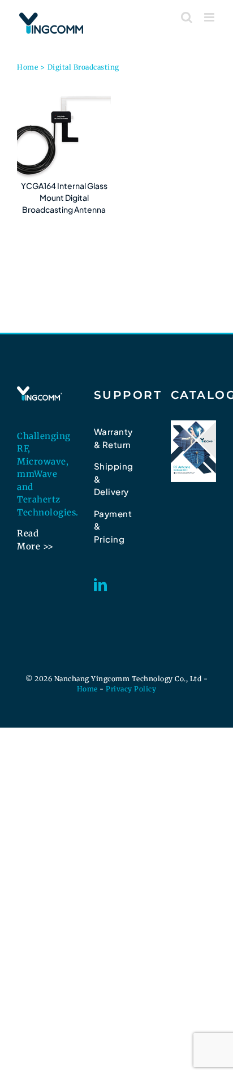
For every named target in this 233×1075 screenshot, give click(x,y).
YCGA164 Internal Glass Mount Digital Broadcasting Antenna (64, 197)
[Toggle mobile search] (187, 17)
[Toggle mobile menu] (210, 17)
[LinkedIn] (100, 584)
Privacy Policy (131, 689)
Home (87, 689)
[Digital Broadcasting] (64, 133)
